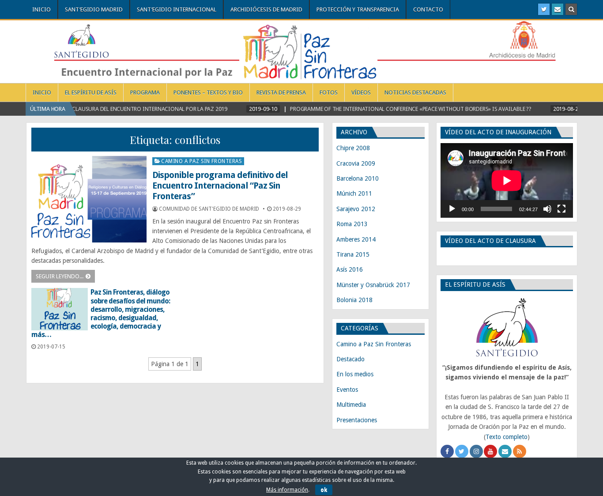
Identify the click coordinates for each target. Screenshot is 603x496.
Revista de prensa (281, 92)
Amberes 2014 (356, 239)
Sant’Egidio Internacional (176, 9)
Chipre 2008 (353, 147)
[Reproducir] (452, 208)
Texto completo (507, 436)
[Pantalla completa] (561, 208)
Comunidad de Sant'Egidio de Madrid (209, 209)
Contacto (428, 9)
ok (323, 490)
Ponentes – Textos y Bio (208, 92)
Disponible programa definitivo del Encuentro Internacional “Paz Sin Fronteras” (220, 185)
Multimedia (351, 404)
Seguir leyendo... (59, 276)
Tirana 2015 (352, 254)
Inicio (41, 9)
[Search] (571, 9)
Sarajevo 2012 (355, 208)
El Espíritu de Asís (91, 92)
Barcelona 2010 (357, 178)
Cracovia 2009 (355, 163)
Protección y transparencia (358, 9)
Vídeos (361, 92)
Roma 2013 (352, 223)
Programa (145, 92)
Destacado (350, 359)
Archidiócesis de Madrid (266, 9)
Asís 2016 (349, 269)
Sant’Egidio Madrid (94, 9)
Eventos (347, 389)
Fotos (329, 92)
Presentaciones (356, 420)
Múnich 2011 (354, 193)
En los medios (354, 374)
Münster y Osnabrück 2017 (373, 284)
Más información (287, 490)
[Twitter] (544, 9)
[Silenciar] (547, 208)
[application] (507, 180)
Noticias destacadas (415, 92)
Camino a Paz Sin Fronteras (201, 161)
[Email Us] (557, 9)
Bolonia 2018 (354, 299)
